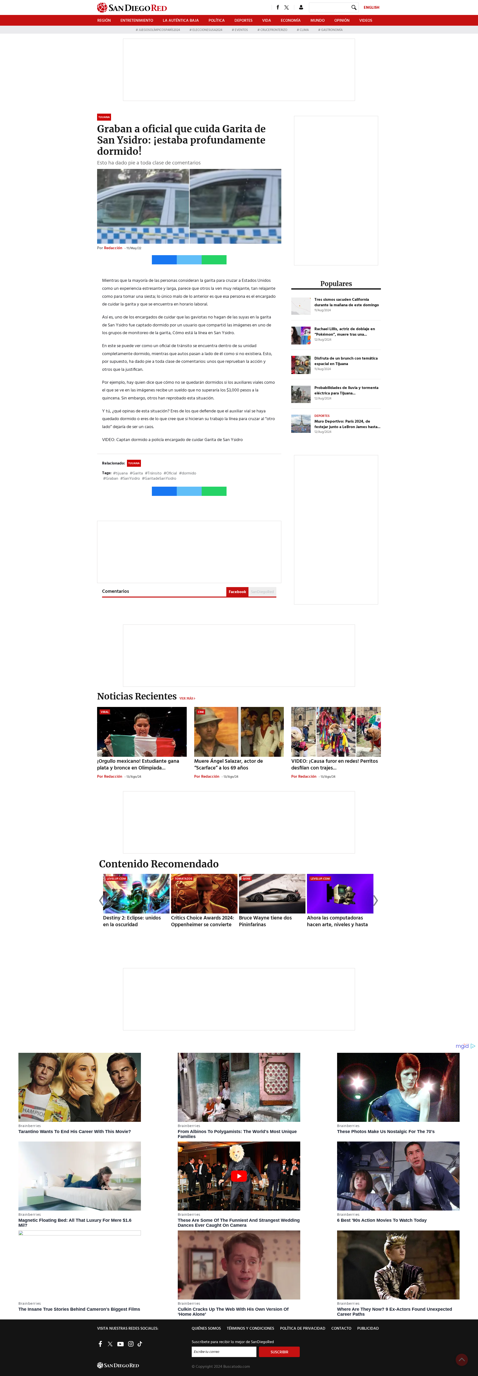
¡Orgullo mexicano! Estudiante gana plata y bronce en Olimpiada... (138, 764)
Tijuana (134, 463)
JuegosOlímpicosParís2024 (159, 30)
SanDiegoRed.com (144, 1365)
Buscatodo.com (236, 1367)
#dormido (187, 473)
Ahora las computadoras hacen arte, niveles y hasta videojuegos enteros (337, 925)
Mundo (317, 20)
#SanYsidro (130, 478)
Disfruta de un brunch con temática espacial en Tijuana (346, 361)
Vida (266, 20)
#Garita (136, 473)
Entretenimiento (136, 20)
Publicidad (368, 1328)
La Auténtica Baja (181, 20)
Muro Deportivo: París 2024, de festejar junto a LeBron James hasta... (347, 424)
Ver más (186, 698)
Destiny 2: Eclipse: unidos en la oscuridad (132, 921)
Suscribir (279, 1352)
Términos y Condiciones (250, 1328)
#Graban (110, 478)
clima (304, 30)
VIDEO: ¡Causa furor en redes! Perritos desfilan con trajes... (334, 764)
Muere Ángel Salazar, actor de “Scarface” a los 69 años (228, 764)
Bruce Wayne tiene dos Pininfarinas (265, 921)
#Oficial (170, 473)
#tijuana (120, 473)
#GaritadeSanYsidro (159, 478)
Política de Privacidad (302, 1328)
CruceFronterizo (274, 30)
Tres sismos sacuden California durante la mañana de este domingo (346, 302)
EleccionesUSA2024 (207, 30)
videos (365, 20)
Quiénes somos (206, 1328)
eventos (241, 30)
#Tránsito (153, 473)
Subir (462, 1360)
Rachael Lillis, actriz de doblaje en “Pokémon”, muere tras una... (344, 332)
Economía (291, 20)
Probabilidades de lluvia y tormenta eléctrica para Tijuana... (346, 391)
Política (217, 20)
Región (104, 20)
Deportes (243, 20)
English (371, 7)
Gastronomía (331, 30)
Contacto (341, 1328)
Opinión (342, 20)
